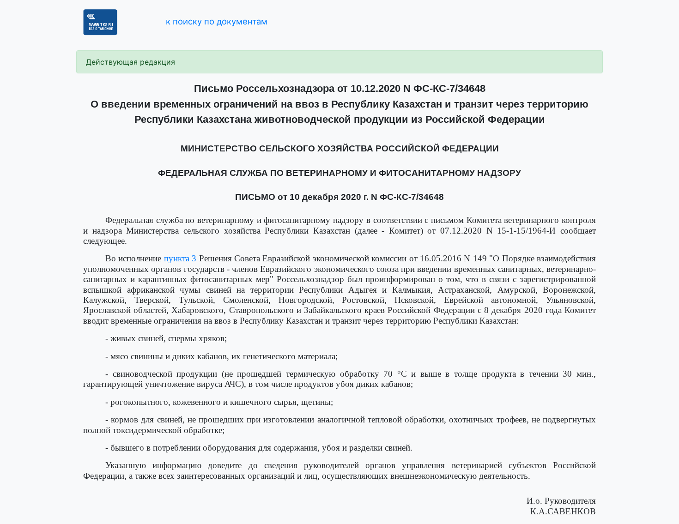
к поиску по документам (216, 21)
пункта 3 (180, 258)
